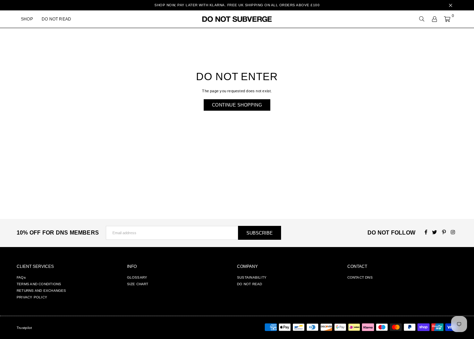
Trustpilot (24, 328)
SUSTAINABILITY (251, 277)
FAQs (21, 277)
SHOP (27, 19)
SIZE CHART (138, 284)
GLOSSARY (137, 277)
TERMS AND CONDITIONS (39, 284)
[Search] (422, 19)
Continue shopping (237, 105)
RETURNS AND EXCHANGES (41, 291)
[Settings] (434, 19)
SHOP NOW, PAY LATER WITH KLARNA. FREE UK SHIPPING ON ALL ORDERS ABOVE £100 (237, 5)
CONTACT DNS (360, 277)
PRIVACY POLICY (32, 297)
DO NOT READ (56, 19)
